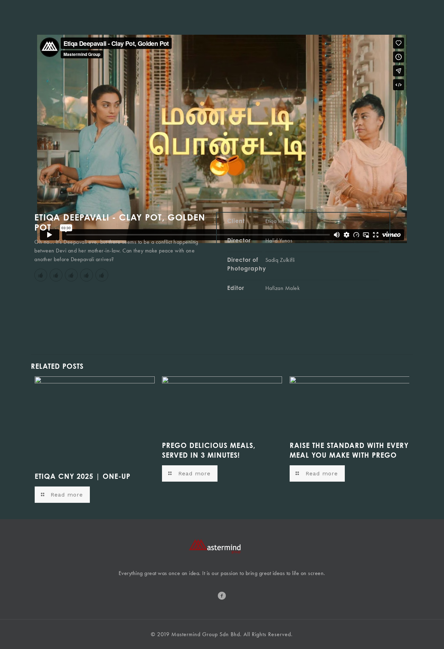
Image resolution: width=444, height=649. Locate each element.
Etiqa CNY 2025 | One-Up (82, 476)
